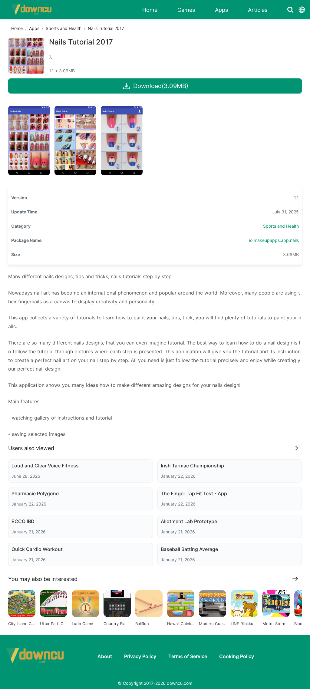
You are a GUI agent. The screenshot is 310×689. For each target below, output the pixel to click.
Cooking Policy (236, 656)
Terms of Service (187, 656)
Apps (34, 28)
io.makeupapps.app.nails (274, 240)
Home (17, 28)
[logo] (32, 9)
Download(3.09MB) (160, 86)
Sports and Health (63, 28)
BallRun (142, 623)
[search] (290, 10)
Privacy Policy (140, 656)
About (104, 656)
